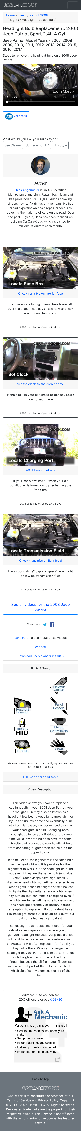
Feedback (40, 647)
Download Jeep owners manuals (40, 656)
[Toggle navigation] (72, 5)
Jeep (22, 15)
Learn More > (63, 91)
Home (10, 15)
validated (20, 116)
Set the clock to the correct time (40, 384)
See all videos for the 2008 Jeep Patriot (40, 607)
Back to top (40, 1079)
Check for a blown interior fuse (40, 293)
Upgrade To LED (37, 145)
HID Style (60, 145)
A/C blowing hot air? (40, 470)
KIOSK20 (56, 999)
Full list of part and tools (40, 777)
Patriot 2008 (39, 15)
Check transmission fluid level (40, 560)
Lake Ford (21, 638)
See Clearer (13, 145)
